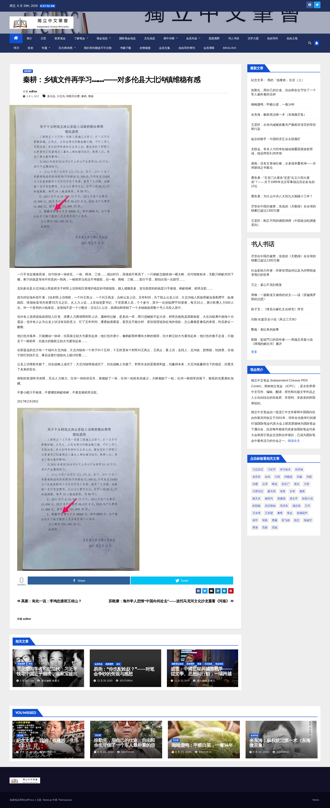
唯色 (274, 483)
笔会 (289, 512)
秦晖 (280, 512)
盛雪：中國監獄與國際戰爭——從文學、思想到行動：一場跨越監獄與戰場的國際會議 (201, 673)
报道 (199, 664)
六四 (277, 476)
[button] (309, 43)
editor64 (126, 680)
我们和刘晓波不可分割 (98, 48)
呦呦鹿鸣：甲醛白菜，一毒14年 (273, 104)
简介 (29, 38)
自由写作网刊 (187, 48)
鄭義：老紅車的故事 (265, 329)
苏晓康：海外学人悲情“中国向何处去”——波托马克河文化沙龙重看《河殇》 (170, 601)
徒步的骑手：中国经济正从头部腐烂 (276, 139)
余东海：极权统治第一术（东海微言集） (279, 114)
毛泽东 (284, 505)
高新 (265, 527)
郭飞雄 (286, 520)
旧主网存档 (66, 48)
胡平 (255, 520)
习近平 (272, 469)
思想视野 (214, 38)
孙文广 (286, 483)
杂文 (118, 664)
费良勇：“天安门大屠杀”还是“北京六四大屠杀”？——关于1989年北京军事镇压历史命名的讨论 (283, 182)
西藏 (274, 520)
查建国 (281, 498)
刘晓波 (288, 476)
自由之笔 (292, 38)
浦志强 (296, 505)
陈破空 (308, 520)
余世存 (256, 476)
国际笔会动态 (127, 38)
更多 (254, 351)
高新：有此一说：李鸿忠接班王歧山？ (51, 601)
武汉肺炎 (270, 505)
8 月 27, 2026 (28, 752)
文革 (292, 491)
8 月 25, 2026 (183, 752)
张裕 (282, 491)
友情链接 (145, 48)
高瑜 (274, 527)
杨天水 (256, 498)
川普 (306, 483)
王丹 (307, 505)
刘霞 (255, 483)
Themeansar (65, 799)
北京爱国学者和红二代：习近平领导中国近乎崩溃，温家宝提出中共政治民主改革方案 (46, 673)
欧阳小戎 (307, 498)
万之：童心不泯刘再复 (266, 284)
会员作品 (192, 38)
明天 (16, 48)
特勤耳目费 (73, 96)
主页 (43, 38)
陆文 (296, 520)
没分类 (20, 735)
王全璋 (256, 512)
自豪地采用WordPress (22, 799)
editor (33, 91)
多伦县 (51, 96)
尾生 (296, 483)
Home (315, 799)
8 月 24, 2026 (261, 752)
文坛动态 (149, 38)
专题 (45, 48)
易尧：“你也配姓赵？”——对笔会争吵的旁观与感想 (124, 671)
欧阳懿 (256, 505)
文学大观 (253, 38)
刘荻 (309, 476)
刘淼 (299, 476)
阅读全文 (294, 440)
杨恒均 (269, 498)
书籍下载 (125, 48)
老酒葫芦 (302, 512)
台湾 (265, 483)
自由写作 (272, 38)
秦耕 (84, 96)
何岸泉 (299, 469)
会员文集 (164, 48)
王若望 (269, 512)
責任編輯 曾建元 (50, 680)
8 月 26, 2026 (106, 752)
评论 (30, 664)
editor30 (49, 752)
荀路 (265, 520)
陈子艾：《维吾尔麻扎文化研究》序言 (277, 309)
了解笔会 (80, 38)
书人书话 (233, 38)
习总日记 (257, 469)
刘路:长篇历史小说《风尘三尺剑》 (274, 319)
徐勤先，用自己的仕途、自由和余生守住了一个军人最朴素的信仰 (124, 744)
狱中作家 (170, 38)
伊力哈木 (285, 469)
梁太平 (294, 498)
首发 (30, 48)
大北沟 (61, 96)
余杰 (267, 476)
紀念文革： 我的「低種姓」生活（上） (278, 80)
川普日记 (257, 491)
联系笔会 (60, 38)
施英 (302, 491)
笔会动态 (103, 38)
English (229, 48)
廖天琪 (272, 491)
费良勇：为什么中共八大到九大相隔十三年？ (282, 196)
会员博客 (209, 48)
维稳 (90, 96)
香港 (255, 527)
